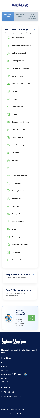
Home (3, 363)
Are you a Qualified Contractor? (12, 374)
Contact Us (5, 378)
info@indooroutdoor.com (13, 396)
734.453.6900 (9, 392)
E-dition (4, 367)
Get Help (31, 318)
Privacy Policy (5, 414)
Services (4, 370)
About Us (4, 382)
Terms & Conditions (17, 414)
